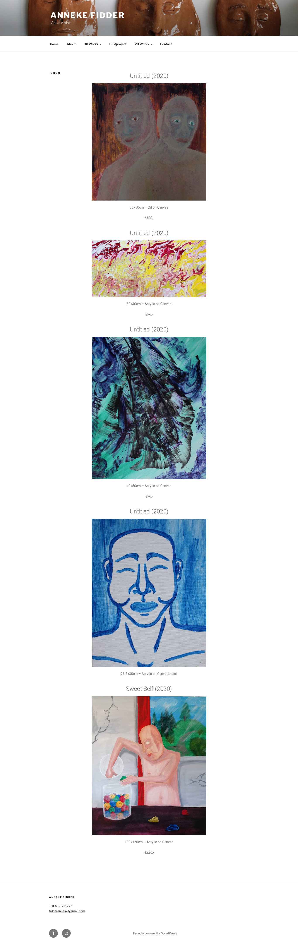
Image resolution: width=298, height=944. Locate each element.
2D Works (142, 44)
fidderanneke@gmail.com (67, 911)
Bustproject (118, 44)
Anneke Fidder (87, 15)
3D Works (91, 44)
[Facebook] (53, 933)
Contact (166, 44)
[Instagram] (66, 933)
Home (54, 44)
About (71, 44)
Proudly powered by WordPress (155, 933)
